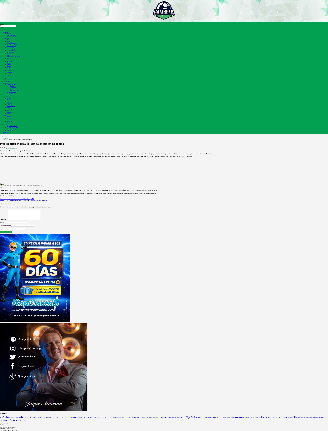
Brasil (8, 99)
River (8, 67)
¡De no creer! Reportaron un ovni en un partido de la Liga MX (17, 199)
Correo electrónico (5, 225)
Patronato (12, 89)
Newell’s (9, 61)
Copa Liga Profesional (90, 417)
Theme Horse (9, 428)
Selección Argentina (9, 420)
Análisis (4, 417)
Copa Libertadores (12, 126)
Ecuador (9, 104)
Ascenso (5, 83)
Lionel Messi (206, 417)
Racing (9, 64)
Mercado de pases (250, 417)
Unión (8, 76)
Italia (8, 123)
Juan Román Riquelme (176, 417)
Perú (8, 110)
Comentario (3, 219)
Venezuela (9, 113)
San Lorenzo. (320, 417)
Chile (8, 101)
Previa (264, 417)
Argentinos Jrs (11, 35)
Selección (6, 81)
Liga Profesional (194, 417)
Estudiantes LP (134, 417)
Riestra (9, 66)
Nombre (2, 222)
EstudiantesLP (127, 417)
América (5, 96)
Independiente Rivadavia (13, 56)
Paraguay (9, 109)
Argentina (11, 417)
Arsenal (12, 93)
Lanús (8, 59)
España (9, 118)
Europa (5, 115)
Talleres (9, 73)
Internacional (6, 124)
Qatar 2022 (278, 417)
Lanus (184, 417)
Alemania (9, 116)
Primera (5, 32)
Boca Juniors (32, 417)
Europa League (11, 130)
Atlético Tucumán (11, 36)
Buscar (2, 24)
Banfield (9, 38)
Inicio (4, 30)
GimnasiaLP (151, 417)
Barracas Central (11, 40)
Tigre (8, 75)
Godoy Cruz (10, 52)
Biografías (6, 132)
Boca (8, 41)
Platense (9, 63)
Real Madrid (290, 417)
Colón (12, 86)
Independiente (10, 55)
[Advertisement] (164, 171)
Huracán (9, 53)
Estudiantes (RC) (11, 47)
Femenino (6, 79)
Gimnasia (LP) (11, 49)
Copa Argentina (47, 417)
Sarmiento (9, 72)
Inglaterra (9, 121)
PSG (273, 417)
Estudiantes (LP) (11, 46)
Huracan (156, 417)
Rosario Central (11, 69)
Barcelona (18, 417)
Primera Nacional (11, 84)
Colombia (9, 103)
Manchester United (227, 417)
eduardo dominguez (117, 417)
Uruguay (9, 112)
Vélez (8, 78)
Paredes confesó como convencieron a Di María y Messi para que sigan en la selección (23, 200)
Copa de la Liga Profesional (62, 417)
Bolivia (9, 98)
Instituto (9, 58)
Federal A (9, 95)
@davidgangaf (12, 148)
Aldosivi (9, 33)
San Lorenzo (10, 70)
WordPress (14, 430)
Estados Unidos (11, 106)
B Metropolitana (11, 92)
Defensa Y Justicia (109, 417)
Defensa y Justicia (12, 44)
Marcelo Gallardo (239, 417)
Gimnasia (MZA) (11, 50)
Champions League (12, 129)
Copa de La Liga (53, 417)
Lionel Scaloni (217, 417)
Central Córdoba (11, 43)
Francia (9, 119)
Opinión (5, 133)
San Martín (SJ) (14, 90)
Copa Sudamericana (12, 127)
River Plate (303, 417)
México (9, 107)
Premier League (258, 417)
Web (1, 229)
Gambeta (12, 427)
